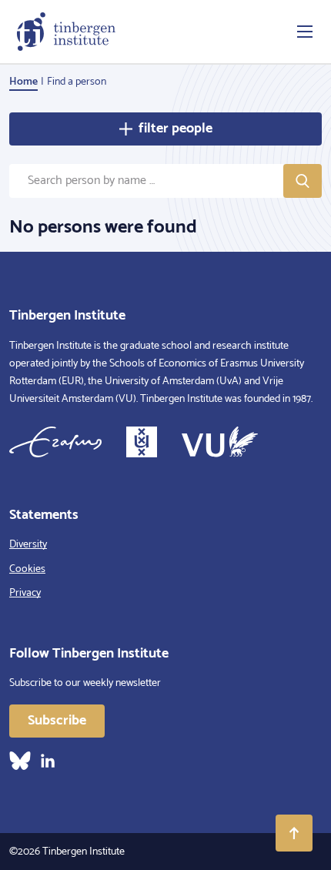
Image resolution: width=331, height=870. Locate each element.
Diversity (28, 545)
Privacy (25, 593)
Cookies (27, 569)
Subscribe (57, 720)
